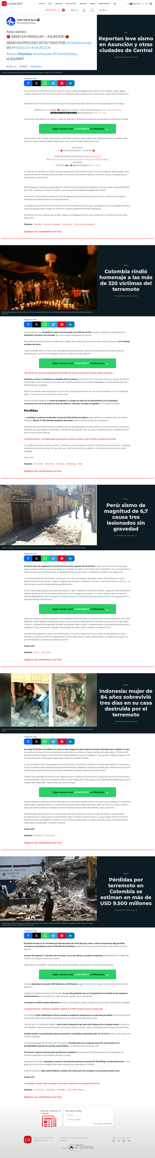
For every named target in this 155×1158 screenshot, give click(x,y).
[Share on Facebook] (28, 83)
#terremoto (67, 224)
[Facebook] (113, 1141)
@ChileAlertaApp (94, 156)
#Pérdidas (61, 1090)
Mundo (125, 265)
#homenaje (71, 464)
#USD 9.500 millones (75, 1090)
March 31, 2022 (100, 113)
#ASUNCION (65, 159)
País (125, 32)
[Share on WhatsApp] (45, 83)
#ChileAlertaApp (102, 159)
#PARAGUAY (54, 159)
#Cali (80, 464)
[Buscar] (151, 3)
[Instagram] (124, 1141)
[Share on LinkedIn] (70, 83)
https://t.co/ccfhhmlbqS (111, 110)
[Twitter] (119, 1141)
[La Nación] (12, 3)
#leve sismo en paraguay (84, 224)
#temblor (80, 159)
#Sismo (45, 110)
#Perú (36, 652)
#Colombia (38, 464)
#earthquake (90, 159)
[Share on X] (36, 83)
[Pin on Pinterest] (62, 83)
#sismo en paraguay (52, 224)
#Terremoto (39, 1090)
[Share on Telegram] (53, 83)
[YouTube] (129, 1141)
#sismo (74, 159)
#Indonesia (39, 835)
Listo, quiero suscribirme (103, 1123)
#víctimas (60, 464)
